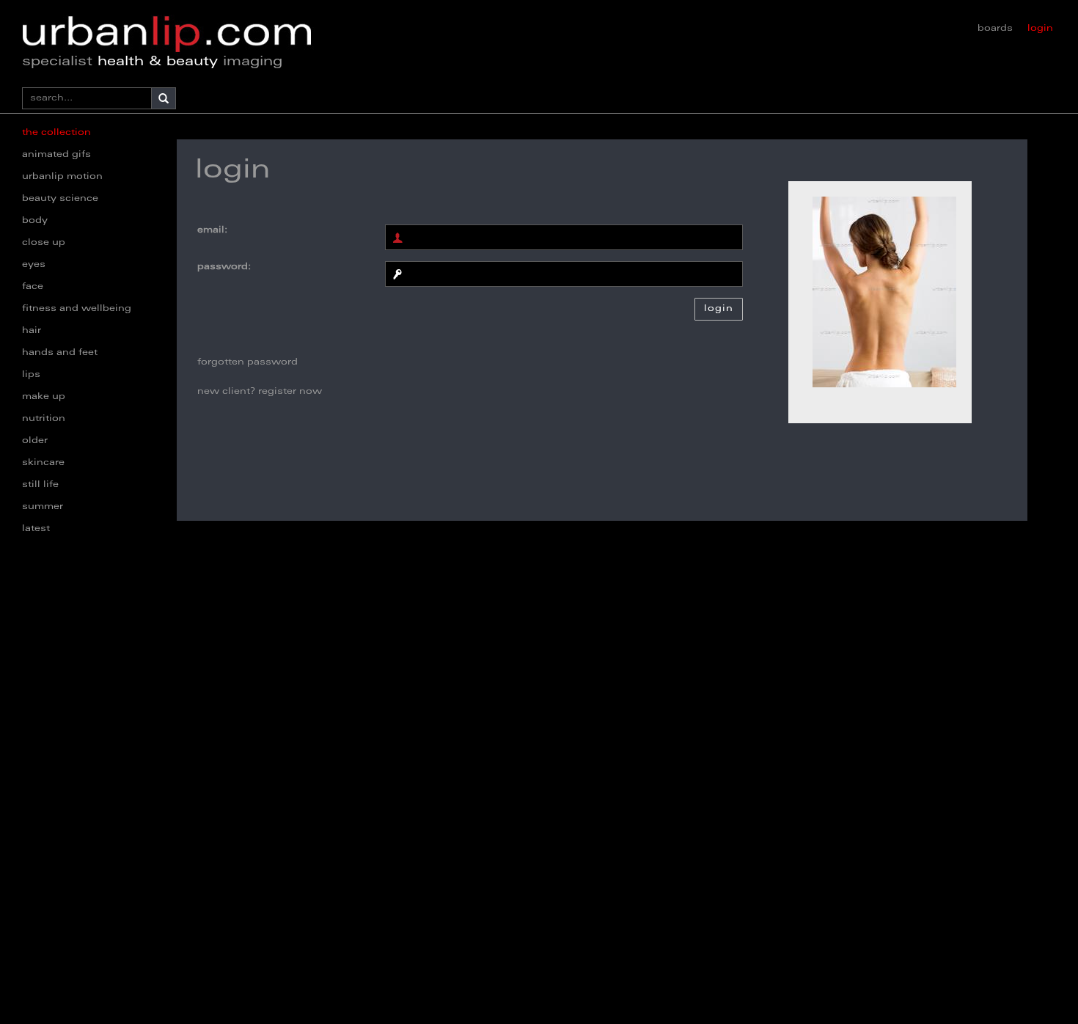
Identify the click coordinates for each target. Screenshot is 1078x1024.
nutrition (43, 418)
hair (31, 330)
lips (31, 374)
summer (42, 506)
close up (43, 242)
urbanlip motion (62, 176)
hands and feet (60, 352)
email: (212, 230)
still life (40, 484)
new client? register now (259, 391)
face (32, 286)
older (35, 440)
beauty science (60, 198)
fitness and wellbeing (76, 308)
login (1040, 28)
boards (995, 28)
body (35, 220)
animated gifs (56, 154)
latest (36, 528)
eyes (33, 264)
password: (224, 267)
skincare (43, 462)
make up (43, 396)
